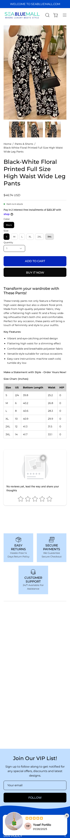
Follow (35, 797)
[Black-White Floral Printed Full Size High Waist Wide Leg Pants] (17, 129)
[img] (34, 818)
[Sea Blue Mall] (22, 15)
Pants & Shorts (24, 144)
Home (7, 144)
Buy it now (35, 272)
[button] (47, 15)
